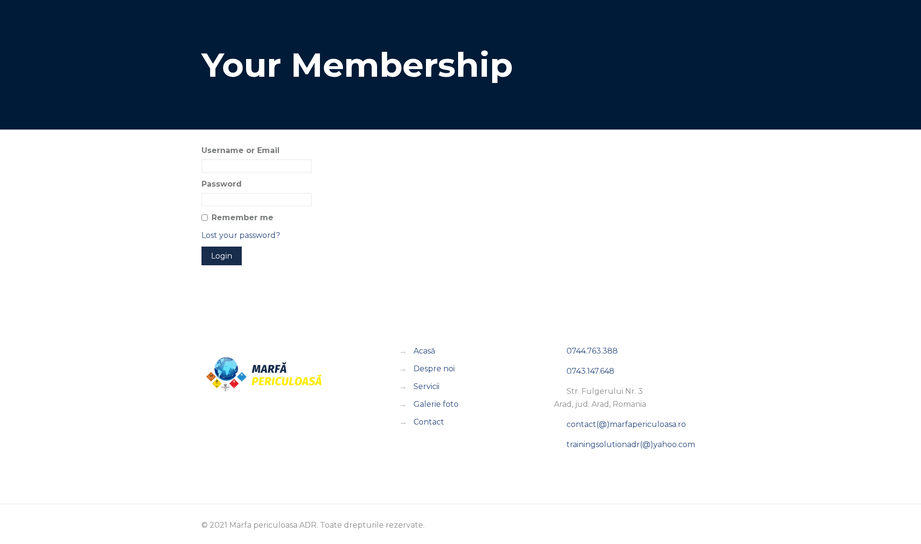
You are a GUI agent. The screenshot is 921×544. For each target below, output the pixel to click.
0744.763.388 (591, 350)
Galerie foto (436, 404)
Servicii (426, 386)
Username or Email (240, 150)
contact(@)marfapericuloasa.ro (626, 424)
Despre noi (434, 368)
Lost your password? (240, 235)
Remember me (242, 217)
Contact (428, 421)
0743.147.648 (589, 371)
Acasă (424, 350)
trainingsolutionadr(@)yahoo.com (631, 444)
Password (221, 184)
